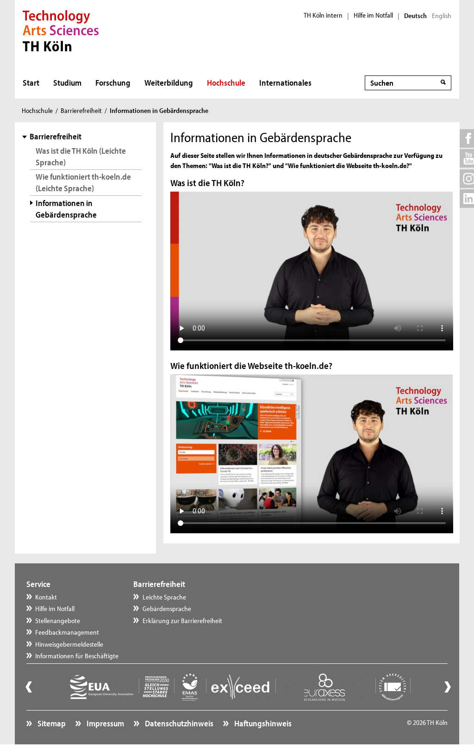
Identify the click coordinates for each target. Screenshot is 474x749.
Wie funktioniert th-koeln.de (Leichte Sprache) (83, 182)
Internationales (285, 82)
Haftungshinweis (262, 723)
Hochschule (226, 82)
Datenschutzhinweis (178, 723)
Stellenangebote (57, 620)
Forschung (113, 82)
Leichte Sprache (164, 597)
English (441, 16)
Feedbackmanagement (67, 632)
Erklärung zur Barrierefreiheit (182, 620)
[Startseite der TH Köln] (61, 29)
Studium (67, 82)
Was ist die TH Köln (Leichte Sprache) (81, 156)
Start (31, 82)
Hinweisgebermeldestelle (69, 644)
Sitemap (51, 723)
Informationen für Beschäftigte (76, 655)
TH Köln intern (323, 15)
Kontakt (46, 597)
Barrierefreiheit (81, 110)
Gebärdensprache (167, 608)
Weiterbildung (168, 82)
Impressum (104, 723)
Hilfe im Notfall (373, 15)
